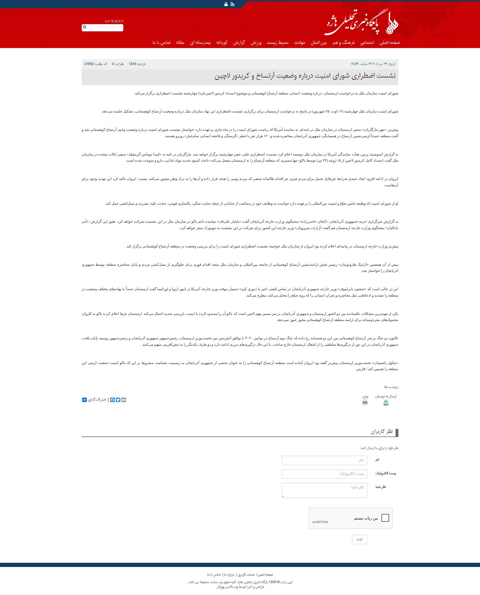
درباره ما (229, 574)
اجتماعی (367, 42)
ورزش (256, 42)
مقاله (180, 42)
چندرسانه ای (200, 42)
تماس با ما (161, 42)
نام (377, 459)
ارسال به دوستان (385, 396)
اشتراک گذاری (97, 400)
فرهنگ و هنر (343, 42)
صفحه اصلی (389, 42)
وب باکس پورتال (227, 587)
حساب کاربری (246, 574)
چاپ (365, 396)
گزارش (239, 42)
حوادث (299, 42)
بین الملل (319, 42)
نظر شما (381, 486)
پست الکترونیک (386, 473)
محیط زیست (278, 42)
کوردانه (222, 42)
